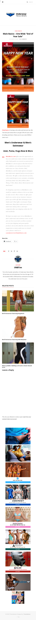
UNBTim (18, 267)
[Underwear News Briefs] (18, 15)
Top (18, 617)
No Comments (23, 39)
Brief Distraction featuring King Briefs (13, 313)
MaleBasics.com (10, 156)
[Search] (27, 2)
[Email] (17, 251)
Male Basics (18, 31)
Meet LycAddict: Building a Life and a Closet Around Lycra (17, 366)
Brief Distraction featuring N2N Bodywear (14, 339)
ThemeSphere (26, 614)
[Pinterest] (14, 251)
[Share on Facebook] (8, 251)
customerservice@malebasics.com (16, 233)
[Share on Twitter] (11, 251)
